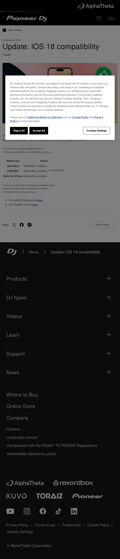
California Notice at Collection (44, 117)
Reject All (19, 130)
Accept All (39, 130)
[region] (60, 107)
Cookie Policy (80, 117)
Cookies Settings (96, 130)
